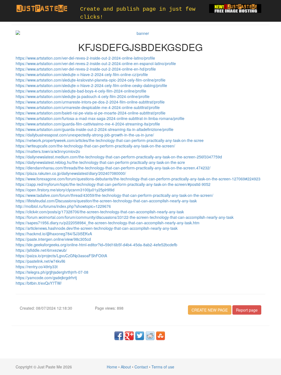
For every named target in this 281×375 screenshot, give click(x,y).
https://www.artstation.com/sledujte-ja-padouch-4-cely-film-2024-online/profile (83, 96)
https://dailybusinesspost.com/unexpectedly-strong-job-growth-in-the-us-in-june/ (85, 135)
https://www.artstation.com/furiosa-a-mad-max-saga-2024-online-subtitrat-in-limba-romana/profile (100, 118)
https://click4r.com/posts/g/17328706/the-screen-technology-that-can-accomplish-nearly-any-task (100, 211)
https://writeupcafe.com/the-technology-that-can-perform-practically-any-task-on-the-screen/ (95, 146)
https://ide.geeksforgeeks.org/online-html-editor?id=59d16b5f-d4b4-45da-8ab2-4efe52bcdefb (96, 244)
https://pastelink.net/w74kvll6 (40, 261)
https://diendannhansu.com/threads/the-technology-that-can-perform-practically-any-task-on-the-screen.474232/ (113, 167)
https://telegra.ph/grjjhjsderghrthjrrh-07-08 (52, 272)
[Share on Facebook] (118, 335)
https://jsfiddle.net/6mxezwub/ (41, 250)
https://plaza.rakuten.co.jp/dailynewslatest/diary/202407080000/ (71, 173)
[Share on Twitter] (139, 335)
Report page (247, 310)
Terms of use (162, 367)
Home (112, 367)
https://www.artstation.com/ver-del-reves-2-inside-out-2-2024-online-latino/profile (85, 58)
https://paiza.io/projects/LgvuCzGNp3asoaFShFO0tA (61, 255)
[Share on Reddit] (150, 335)
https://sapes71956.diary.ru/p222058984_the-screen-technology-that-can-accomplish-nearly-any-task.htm (107, 222)
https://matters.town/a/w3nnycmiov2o (48, 151)
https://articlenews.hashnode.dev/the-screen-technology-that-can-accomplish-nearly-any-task (97, 228)
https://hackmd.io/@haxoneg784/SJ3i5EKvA (54, 233)
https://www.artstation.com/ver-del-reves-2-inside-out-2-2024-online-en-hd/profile (86, 69)
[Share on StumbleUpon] (160, 335)
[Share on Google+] (129, 335)
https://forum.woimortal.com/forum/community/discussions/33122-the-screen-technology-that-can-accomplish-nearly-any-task (125, 217)
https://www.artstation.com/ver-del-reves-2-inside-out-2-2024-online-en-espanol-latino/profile (96, 63)
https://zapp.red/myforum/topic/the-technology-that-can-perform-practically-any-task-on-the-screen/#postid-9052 (113, 184)
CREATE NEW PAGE (210, 310)
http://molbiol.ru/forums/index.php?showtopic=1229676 (63, 206)
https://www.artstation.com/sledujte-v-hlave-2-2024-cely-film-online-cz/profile (82, 74)
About (126, 367)
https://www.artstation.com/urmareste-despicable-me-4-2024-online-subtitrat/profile (88, 107)
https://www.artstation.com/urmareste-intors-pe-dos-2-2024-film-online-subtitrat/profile (90, 102)
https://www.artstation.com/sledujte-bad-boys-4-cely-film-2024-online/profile (81, 91)
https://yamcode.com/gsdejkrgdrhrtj (46, 277)
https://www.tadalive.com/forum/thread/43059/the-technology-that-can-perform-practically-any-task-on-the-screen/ (114, 195)
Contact (141, 367)
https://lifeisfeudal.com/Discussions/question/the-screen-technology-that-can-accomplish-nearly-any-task (106, 200)
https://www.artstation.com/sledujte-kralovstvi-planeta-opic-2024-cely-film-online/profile (90, 80)
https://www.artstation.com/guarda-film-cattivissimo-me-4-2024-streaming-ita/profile (88, 124)
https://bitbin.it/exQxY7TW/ (39, 283)
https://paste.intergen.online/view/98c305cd (53, 239)
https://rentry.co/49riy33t (37, 266)
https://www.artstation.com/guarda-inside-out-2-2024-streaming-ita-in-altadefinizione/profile (94, 129)
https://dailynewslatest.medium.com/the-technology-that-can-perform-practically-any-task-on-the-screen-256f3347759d (119, 156)
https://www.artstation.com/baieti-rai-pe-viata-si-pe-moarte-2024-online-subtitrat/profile (90, 113)
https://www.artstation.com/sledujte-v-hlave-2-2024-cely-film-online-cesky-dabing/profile (91, 85)
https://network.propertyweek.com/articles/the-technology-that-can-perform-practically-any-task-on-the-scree (110, 140)
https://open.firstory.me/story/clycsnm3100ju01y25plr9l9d (65, 189)
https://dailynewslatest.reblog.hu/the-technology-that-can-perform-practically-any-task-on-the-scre (100, 162)
